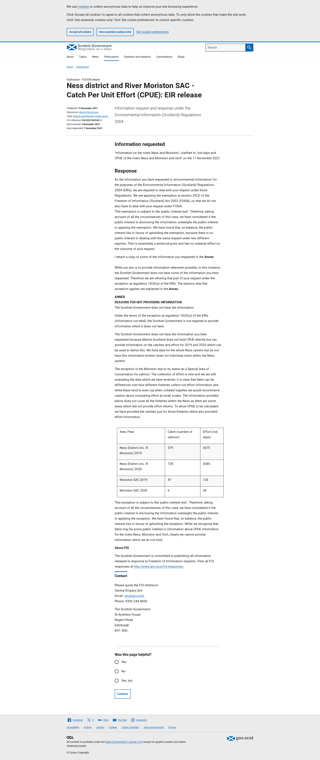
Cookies (113, 727)
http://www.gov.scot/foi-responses (158, 566)
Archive (88, 727)
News (95, 56)
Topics (83, 56)
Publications (111, 56)
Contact (100, 727)
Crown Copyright (130, 727)
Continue (122, 693)
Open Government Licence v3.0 (124, 741)
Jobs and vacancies (154, 727)
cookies (83, 7)
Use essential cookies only (115, 32)
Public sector (101, 116)
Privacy (172, 727)
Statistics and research (137, 56)
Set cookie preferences (152, 32)
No (123, 671)
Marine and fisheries (83, 116)
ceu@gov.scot (134, 596)
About (70, 56)
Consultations (164, 56)
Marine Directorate (88, 112)
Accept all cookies (80, 32)
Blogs (181, 56)
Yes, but (126, 680)
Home (70, 67)
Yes (123, 662)
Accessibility (73, 727)
